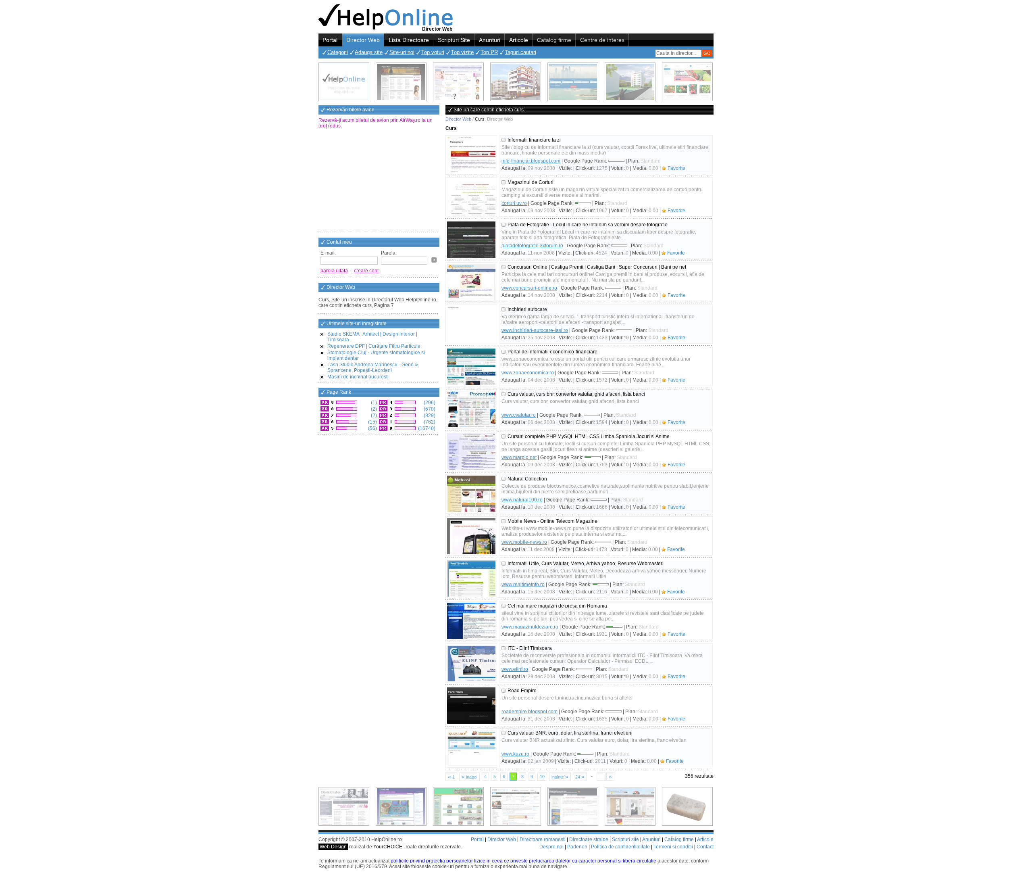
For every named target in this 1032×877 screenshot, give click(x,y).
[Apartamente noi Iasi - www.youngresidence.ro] (515, 82)
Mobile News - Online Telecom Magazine (552, 521)
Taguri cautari (520, 52)
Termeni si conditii (673, 847)
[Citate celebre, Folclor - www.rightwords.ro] (401, 82)
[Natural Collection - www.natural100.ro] (471, 494)
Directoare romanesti (543, 839)
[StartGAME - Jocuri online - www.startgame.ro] (401, 806)
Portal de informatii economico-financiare (552, 352)
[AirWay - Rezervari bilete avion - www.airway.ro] (572, 82)
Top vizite (462, 52)
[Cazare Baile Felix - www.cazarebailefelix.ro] (458, 806)
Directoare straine (588, 839)
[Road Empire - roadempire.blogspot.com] (471, 705)
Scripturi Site (454, 40)
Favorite (676, 168)
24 (580, 776)
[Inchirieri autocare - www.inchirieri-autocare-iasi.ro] (471, 324)
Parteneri (577, 847)
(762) (428, 422)
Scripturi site (625, 839)
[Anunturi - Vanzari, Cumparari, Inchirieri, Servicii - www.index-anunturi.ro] (515, 806)
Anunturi (489, 40)
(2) (373, 409)
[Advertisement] (378, 181)
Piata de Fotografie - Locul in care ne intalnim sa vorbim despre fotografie (588, 225)
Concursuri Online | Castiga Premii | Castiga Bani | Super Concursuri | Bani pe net (597, 267)
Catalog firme (554, 40)
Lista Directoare (409, 40)
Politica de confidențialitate (620, 847)
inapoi (469, 776)
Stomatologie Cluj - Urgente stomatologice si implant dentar (376, 355)
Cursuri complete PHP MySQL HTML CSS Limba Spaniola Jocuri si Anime (589, 436)
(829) (428, 415)
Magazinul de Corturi (530, 182)
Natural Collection (527, 479)
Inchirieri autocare (527, 309)
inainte (559, 776)
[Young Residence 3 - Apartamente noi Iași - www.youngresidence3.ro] (630, 82)
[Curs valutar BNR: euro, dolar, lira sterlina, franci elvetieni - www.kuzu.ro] (471, 748)
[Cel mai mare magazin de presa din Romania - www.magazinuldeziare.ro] (471, 621)
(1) (373, 402)
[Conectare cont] (434, 260)
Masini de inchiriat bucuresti (358, 377)
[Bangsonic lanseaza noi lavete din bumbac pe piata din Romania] (343, 82)
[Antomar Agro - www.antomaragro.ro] (687, 82)
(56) (372, 428)
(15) (372, 422)
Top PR (489, 52)
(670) (428, 409)
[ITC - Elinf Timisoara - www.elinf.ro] (471, 663)
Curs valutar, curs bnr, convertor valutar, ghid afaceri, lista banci (576, 394)
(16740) (426, 428)
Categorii (337, 52)
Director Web (363, 40)
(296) (428, 402)
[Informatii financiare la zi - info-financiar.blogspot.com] (471, 155)
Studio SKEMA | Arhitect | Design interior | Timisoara (372, 336)
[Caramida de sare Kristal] (687, 806)
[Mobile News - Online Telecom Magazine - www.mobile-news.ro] (471, 536)
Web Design (333, 847)
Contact (705, 847)
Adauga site (369, 52)
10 (542, 776)
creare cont (366, 271)
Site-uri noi (401, 52)
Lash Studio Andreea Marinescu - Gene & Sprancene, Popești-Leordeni (372, 367)
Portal (329, 40)
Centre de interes (602, 40)
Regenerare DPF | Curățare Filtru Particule (373, 346)
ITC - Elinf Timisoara (530, 648)
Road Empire (522, 690)
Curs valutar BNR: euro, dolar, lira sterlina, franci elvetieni (570, 733)
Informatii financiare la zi (534, 140)
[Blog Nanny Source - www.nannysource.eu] (572, 806)
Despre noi (551, 847)
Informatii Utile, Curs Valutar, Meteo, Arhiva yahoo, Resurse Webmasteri (586, 563)
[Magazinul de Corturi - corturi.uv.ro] (471, 197)
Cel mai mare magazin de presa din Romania (557, 606)
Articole (518, 40)
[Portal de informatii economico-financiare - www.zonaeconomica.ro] (471, 366)
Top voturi (432, 52)
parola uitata (334, 271)
